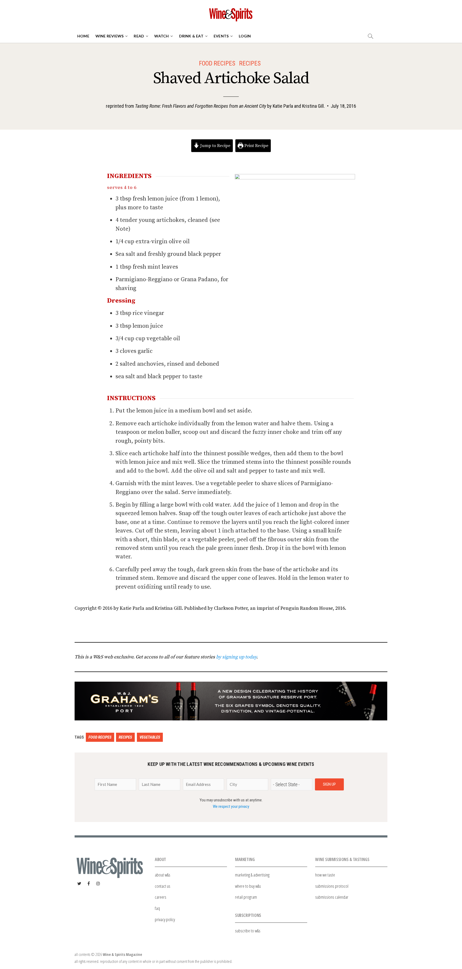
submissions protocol (331, 886)
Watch (161, 36)
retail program (246, 897)
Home (83, 36)
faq (157, 908)
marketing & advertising (252, 875)
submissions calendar (331, 897)
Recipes (250, 63)
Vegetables (150, 737)
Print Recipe (255, 145)
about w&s (162, 875)
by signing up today (236, 657)
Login (245, 36)
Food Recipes (217, 63)
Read (139, 36)
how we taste (325, 875)
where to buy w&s (248, 886)
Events (221, 36)
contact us (162, 886)
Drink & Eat (191, 36)
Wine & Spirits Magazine (122, 954)
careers (160, 897)
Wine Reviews (109, 36)
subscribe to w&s (247, 931)
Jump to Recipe (214, 145)
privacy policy (165, 919)
